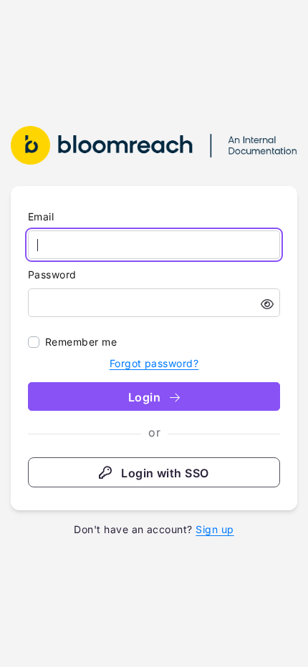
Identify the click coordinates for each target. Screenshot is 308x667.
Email (41, 216)
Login (146, 397)
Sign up (215, 529)
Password (52, 274)
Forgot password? (154, 363)
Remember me (81, 342)
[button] (267, 304)
